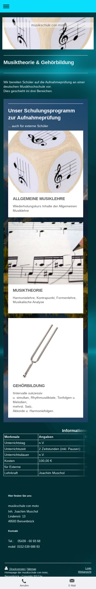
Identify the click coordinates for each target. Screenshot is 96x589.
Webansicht (84, 571)
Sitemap (31, 569)
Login (88, 568)
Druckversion (17, 569)
